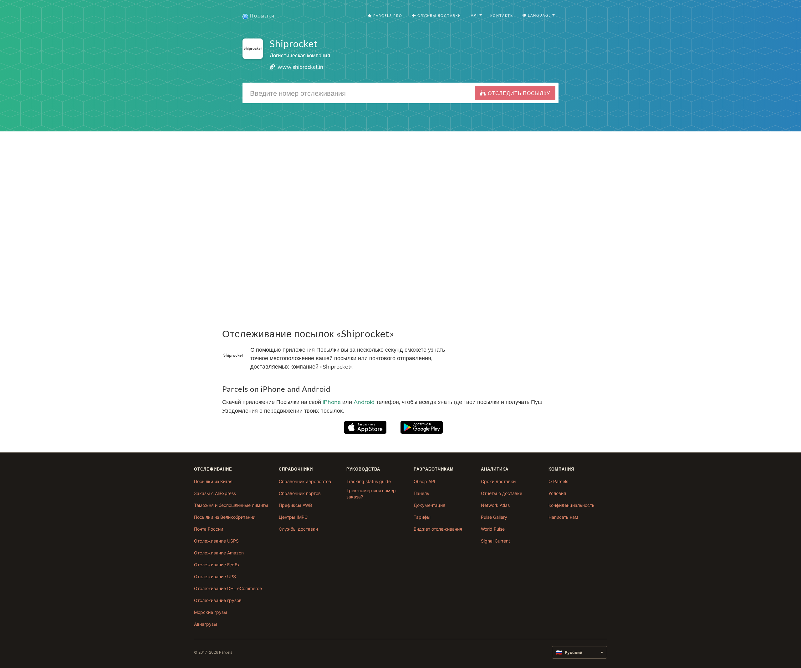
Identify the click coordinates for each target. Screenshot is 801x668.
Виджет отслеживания (438, 529)
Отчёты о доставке (501, 493)
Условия (557, 493)
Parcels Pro (387, 15)
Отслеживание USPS (216, 540)
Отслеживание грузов (218, 600)
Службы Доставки (438, 15)
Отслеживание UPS (215, 576)
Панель (421, 493)
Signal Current (495, 540)
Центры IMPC (293, 517)
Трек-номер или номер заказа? (371, 493)
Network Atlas (495, 505)
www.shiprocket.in (300, 67)
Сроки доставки (498, 481)
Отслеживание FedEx (217, 564)
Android (364, 401)
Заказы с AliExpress (215, 493)
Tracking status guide (368, 481)
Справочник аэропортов (305, 481)
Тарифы (422, 517)
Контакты (502, 15)
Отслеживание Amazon (219, 552)
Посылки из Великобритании (224, 517)
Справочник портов (300, 493)
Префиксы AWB (295, 505)
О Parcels (558, 481)
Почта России (208, 529)
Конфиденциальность (571, 505)
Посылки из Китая (213, 481)
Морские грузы (210, 612)
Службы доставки (298, 529)
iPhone (332, 401)
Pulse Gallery (494, 517)
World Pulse (493, 529)
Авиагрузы (205, 624)
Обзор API (424, 481)
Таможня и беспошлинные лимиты (231, 505)
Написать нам (563, 517)
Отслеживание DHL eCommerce (228, 588)
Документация (429, 505)
